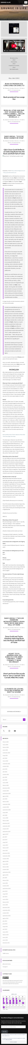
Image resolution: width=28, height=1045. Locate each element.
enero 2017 (5, 850)
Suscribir (5, 1031)
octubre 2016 (6, 858)
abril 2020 (5, 780)
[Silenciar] (21, 50)
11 (13, 1001)
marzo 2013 (5, 932)
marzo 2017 (5, 845)
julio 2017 (5, 837)
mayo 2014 (5, 894)
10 (10, 1001)
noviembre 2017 (6, 826)
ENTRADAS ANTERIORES (13, 711)
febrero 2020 (6, 785)
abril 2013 (5, 929)
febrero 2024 (6, 747)
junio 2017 (5, 839)
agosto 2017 (5, 834)
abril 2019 (5, 799)
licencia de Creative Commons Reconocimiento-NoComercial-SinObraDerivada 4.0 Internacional (13, 982)
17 (10, 1003)
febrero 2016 (6, 866)
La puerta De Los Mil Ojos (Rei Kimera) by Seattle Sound (14, 690)
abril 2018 (5, 815)
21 (23, 1003)
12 (16, 1001)
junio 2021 (5, 769)
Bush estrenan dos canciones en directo (14, 84)
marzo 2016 (5, 864)
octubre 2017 (6, 828)
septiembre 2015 (6, 872)
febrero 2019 (6, 801)
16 (7, 1003)
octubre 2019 (6, 790)
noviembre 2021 (6, 763)
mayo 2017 (5, 842)
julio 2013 (5, 921)
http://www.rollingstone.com (18, 170)
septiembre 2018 (6, 809)
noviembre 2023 (6, 752)
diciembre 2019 (6, 788)
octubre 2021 (6, 766)
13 (19, 1001)
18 (13, 1003)
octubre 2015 (6, 869)
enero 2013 (5, 937)
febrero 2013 (6, 934)
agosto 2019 (5, 796)
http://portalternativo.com (9, 172)
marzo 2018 (5, 818)
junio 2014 (5, 891)
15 (3, 1003)
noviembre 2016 (6, 856)
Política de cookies (9, 1039)
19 (16, 1003)
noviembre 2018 (6, 804)
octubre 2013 (6, 913)
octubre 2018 (6, 807)
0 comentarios (16, 90)
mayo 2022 (5, 755)
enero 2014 (5, 904)
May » (7, 1009)
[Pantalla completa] (23, 50)
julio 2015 (5, 877)
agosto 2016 (5, 861)
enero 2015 (5, 883)
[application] (14, 46)
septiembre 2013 (6, 915)
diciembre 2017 (6, 823)
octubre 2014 (6, 885)
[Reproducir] (5, 50)
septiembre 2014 (6, 888)
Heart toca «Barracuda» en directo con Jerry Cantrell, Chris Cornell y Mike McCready (14, 658)
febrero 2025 (6, 742)
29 (3, 1007)
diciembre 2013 (6, 907)
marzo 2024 (5, 744)
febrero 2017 (6, 847)
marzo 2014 (5, 899)
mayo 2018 (5, 812)
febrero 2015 (6, 880)
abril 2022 (5, 758)
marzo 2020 (5, 782)
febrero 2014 (6, 902)
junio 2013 (5, 923)
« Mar (4, 1009)
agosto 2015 (5, 875)
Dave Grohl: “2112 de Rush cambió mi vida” (14, 137)
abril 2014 (5, 896)
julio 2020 (5, 777)
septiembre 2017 (6, 831)
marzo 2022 (5, 761)
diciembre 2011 (6, 942)
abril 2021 (5, 771)
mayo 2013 (5, 926)
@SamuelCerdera (7, 964)
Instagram (5, 966)
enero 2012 (5, 940)
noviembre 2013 (6, 910)
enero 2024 (5, 750)
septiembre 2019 (6, 793)
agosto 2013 (5, 918)
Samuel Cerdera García (11, 88)
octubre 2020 (6, 774)
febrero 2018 (6, 820)
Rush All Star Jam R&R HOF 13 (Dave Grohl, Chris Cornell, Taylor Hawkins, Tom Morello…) (14, 113)
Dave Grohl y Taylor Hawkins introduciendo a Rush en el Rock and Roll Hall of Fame (14, 621)
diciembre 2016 (6, 853)
